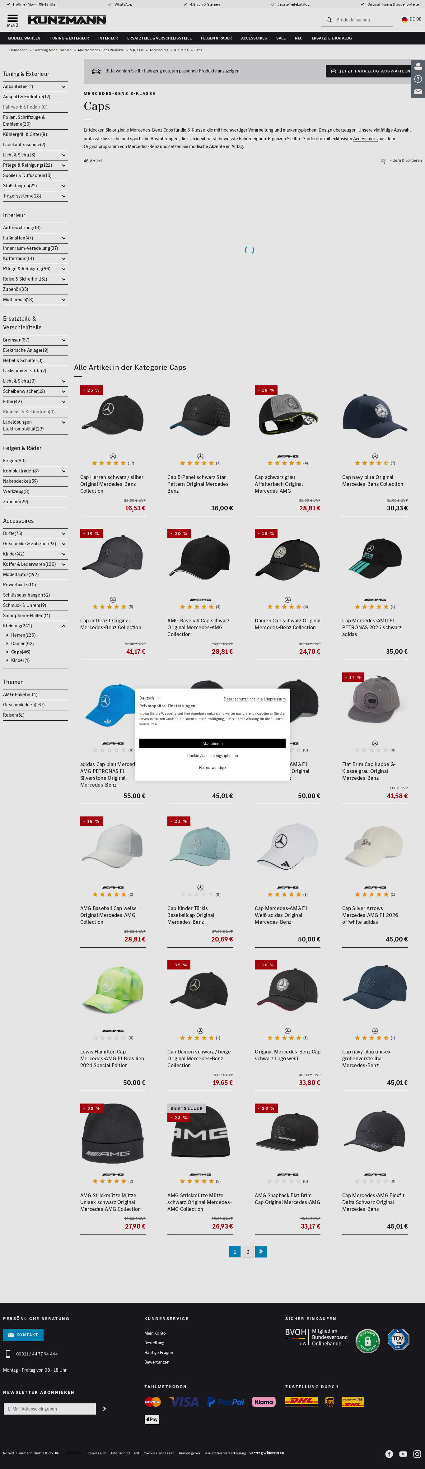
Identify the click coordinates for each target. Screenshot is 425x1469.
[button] (150, 698)
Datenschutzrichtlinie (243, 698)
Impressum (276, 698)
